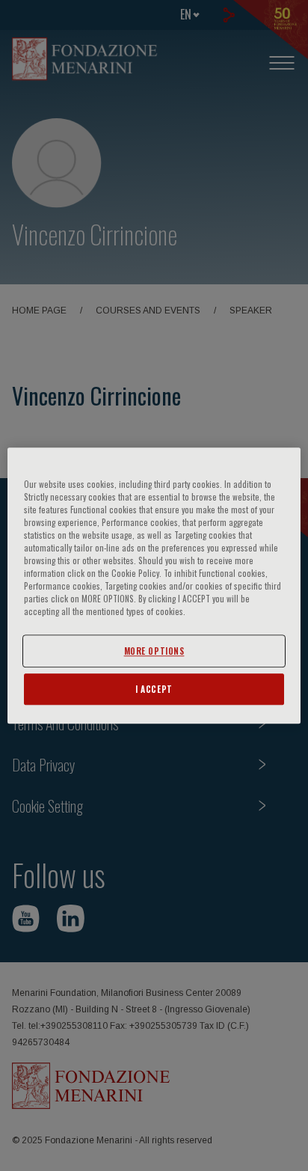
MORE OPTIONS (154, 650)
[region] (153, 585)
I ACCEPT (154, 688)
